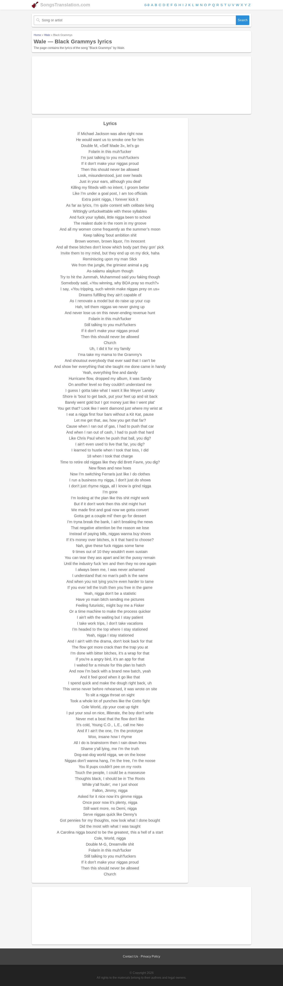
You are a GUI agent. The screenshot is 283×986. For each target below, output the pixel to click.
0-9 (146, 5)
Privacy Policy (150, 956)
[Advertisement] (141, 85)
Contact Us (130, 956)
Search (243, 20)
